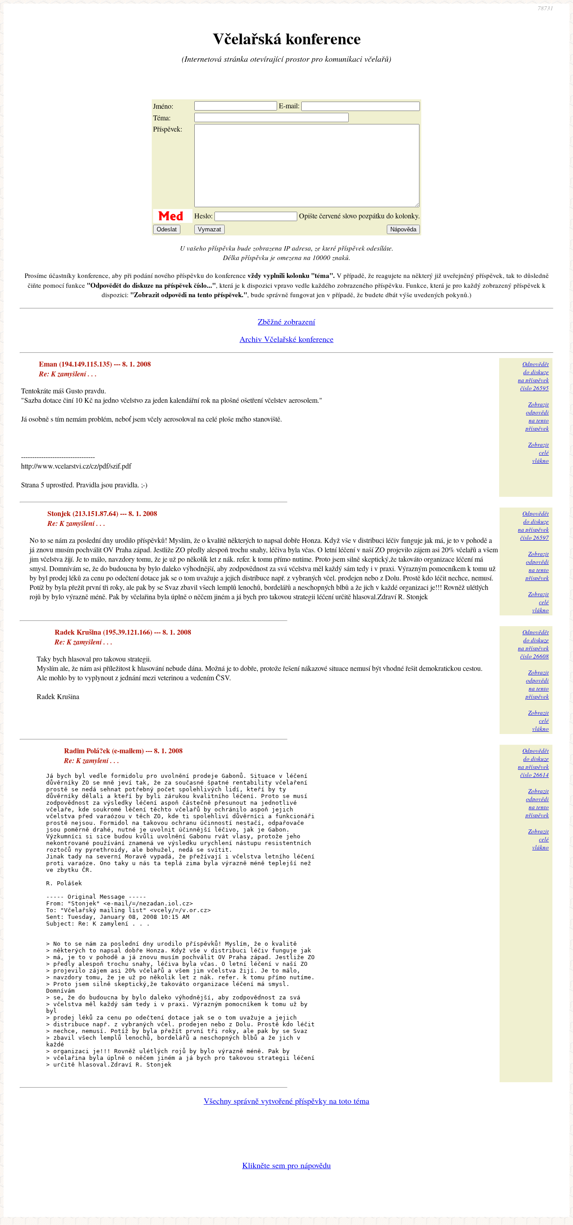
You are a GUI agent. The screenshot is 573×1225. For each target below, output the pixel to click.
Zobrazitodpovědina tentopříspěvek (537, 416)
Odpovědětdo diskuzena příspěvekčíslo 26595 (533, 376)
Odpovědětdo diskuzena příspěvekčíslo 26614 (533, 763)
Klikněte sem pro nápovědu (286, 1165)
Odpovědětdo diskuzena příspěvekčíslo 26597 (533, 525)
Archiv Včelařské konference (286, 338)
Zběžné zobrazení (286, 321)
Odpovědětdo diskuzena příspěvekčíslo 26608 (533, 644)
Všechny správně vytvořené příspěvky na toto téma (286, 1100)
